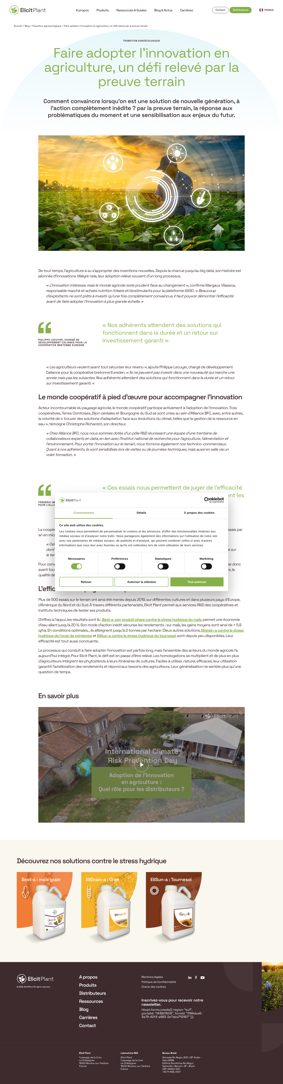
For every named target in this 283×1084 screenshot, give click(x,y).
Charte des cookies (154, 987)
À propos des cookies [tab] (199, 512)
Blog (27, 26)
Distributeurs (240, 10)
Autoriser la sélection (141, 581)
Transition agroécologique (46, 26)
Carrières (186, 10)
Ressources (91, 1001)
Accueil (18, 26)
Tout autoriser (197, 581)
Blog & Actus (163, 10)
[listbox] (141, 908)
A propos (82, 10)
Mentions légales (152, 977)
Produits (102, 10)
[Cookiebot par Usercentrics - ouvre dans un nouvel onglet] (207, 500)
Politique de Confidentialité (159, 982)
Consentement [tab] (84, 512)
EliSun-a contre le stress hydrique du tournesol (136, 635)
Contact (220, 10)
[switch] (119, 566)
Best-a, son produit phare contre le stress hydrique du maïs (151, 619)
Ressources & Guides (131, 10)
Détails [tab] (141, 512)
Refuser (86, 581)
